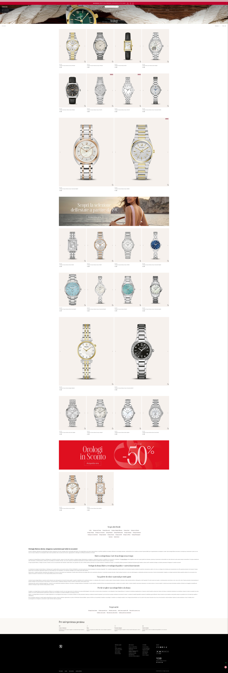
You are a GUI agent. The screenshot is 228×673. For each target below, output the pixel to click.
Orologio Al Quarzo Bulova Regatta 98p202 (67, 388)
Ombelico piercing (112, 610)
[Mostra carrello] (225, 6)
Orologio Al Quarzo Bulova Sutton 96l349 (66, 264)
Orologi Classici (111, 534)
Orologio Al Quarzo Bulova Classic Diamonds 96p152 (151, 309)
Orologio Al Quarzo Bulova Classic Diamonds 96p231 (151, 264)
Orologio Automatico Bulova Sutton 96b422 (67, 109)
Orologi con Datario (135, 530)
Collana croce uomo (101, 612)
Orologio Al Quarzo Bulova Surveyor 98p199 (67, 508)
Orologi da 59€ (118, 534)
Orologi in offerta (126, 534)
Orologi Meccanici (106, 530)
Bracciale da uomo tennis (112, 612)
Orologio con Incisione (100, 532)
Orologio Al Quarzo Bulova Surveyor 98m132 (67, 65)
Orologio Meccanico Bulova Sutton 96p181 (149, 65)
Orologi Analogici (127, 532)
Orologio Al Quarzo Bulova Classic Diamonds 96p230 (96, 309)
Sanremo (111, 536)
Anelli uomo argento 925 (123, 610)
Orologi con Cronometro (93, 534)
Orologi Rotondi (109, 532)
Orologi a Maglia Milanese (116, 530)
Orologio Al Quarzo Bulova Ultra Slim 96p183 (67, 432)
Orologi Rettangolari (136, 534)
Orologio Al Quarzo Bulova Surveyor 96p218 (94, 432)
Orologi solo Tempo (97, 530)
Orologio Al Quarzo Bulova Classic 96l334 (122, 264)
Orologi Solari (126, 530)
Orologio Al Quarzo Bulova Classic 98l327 (94, 264)
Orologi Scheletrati (137, 532)
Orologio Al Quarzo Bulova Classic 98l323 (122, 188)
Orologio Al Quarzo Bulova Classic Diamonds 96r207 (124, 388)
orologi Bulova (124, 559)
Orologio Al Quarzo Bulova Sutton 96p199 (122, 432)
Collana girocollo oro (103, 610)
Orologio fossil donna (92, 610)
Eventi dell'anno (145, 652)
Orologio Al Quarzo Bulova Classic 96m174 (122, 109)
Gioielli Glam (116, 536)
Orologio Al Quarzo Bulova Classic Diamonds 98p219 (68, 188)
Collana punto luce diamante (125, 612)
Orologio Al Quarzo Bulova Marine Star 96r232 (150, 432)
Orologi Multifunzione (118, 532)
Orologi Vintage (90, 532)
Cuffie (90, 530)
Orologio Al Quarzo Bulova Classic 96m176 (94, 109)
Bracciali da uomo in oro (135, 610)
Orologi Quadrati (102, 534)
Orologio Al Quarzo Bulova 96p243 (121, 309)
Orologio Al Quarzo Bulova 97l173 (120, 65)
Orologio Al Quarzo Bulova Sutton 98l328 (94, 508)
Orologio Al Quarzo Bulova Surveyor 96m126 (95, 65)
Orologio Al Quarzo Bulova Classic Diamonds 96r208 (151, 109)
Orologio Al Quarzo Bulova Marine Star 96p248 (67, 309)
